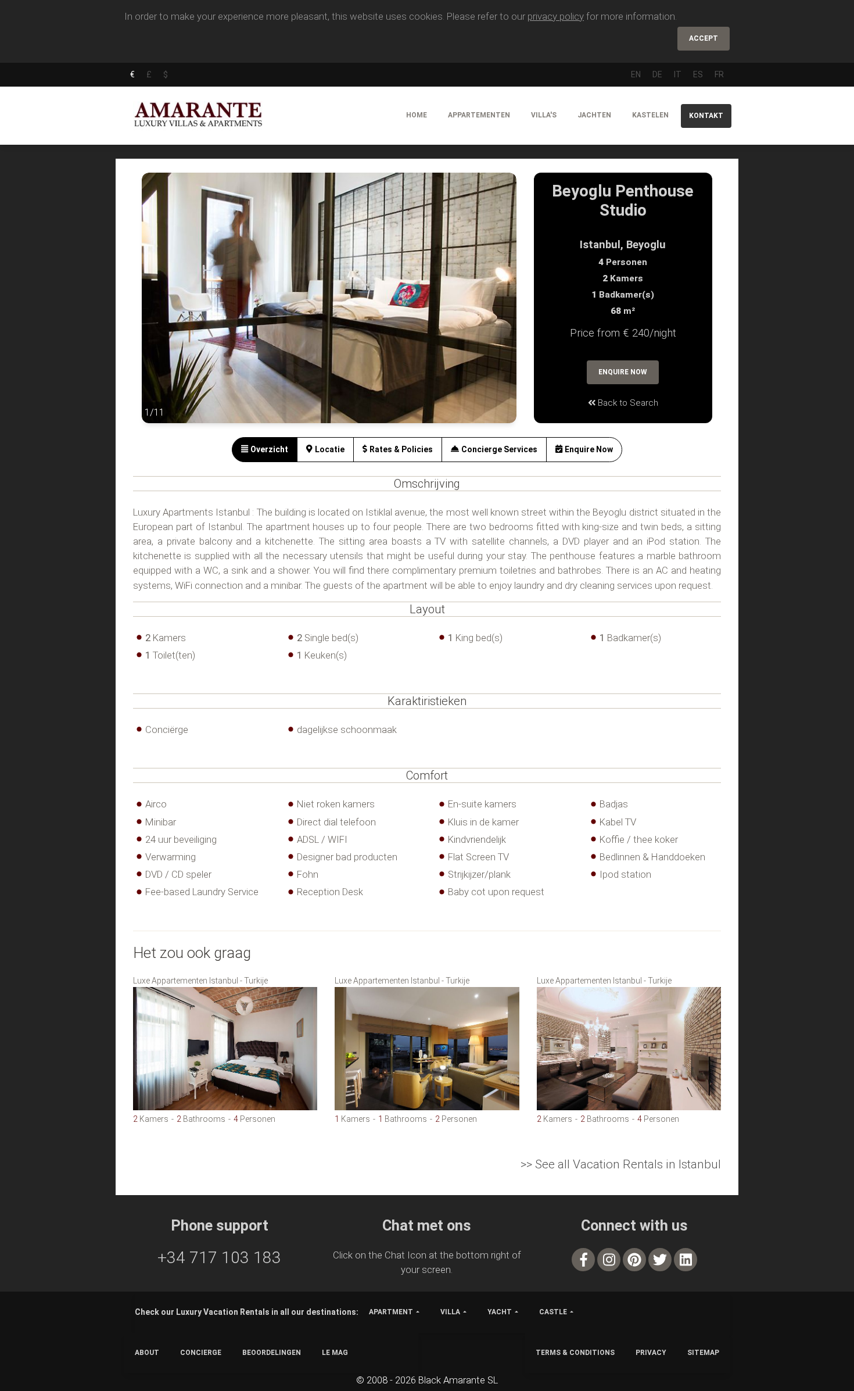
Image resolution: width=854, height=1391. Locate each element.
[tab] (264, 449)
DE (657, 74)
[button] (165, 306)
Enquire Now (622, 372)
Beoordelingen (271, 1353)
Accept (703, 38)
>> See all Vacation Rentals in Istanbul (621, 1164)
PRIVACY (651, 1353)
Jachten (594, 115)
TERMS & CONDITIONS (575, 1353)
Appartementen (479, 115)
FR (719, 74)
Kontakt (706, 116)
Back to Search (626, 403)
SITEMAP (703, 1353)
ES (698, 74)
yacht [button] (499, 1312)
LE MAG (335, 1353)
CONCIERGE (200, 1353)
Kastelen (650, 115)
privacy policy (556, 16)
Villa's (544, 115)
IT (677, 74)
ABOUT (147, 1353)
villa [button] (450, 1312)
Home (416, 115)
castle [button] (553, 1312)
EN (636, 74)
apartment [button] (391, 1312)
